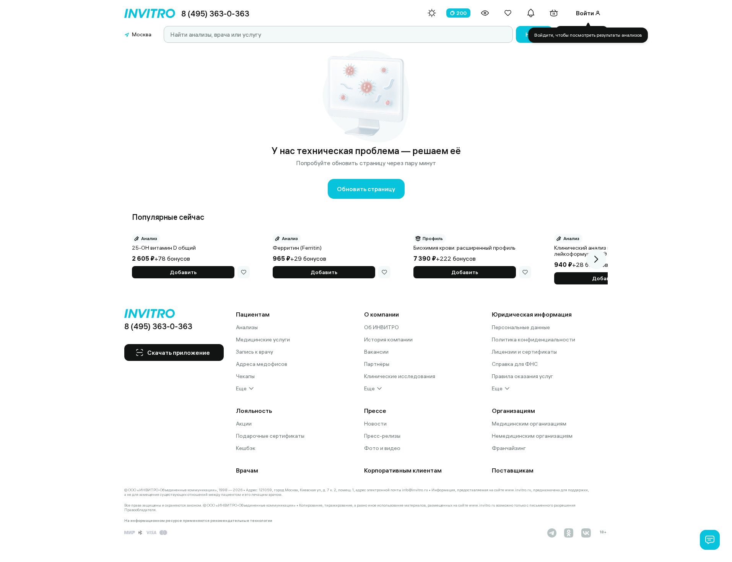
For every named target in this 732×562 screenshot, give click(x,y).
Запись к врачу (254, 351)
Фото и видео (382, 448)
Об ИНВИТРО (381, 327)
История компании (388, 339)
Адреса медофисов (261, 364)
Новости (375, 423)
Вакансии (376, 351)
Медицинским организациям (529, 423)
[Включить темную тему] (431, 13)
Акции (244, 423)
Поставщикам (513, 470)
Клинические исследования (399, 376)
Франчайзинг (509, 448)
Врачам (247, 470)
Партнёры (376, 364)
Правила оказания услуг (522, 376)
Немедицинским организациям (532, 435)
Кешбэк (245, 448)
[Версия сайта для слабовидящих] (485, 13)
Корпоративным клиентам (403, 470)
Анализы (247, 327)
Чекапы (245, 376)
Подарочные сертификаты (270, 435)
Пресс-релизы (382, 435)
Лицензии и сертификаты (524, 351)
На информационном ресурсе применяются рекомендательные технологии (198, 520)
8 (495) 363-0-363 (215, 13)
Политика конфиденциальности (533, 339)
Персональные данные (521, 327)
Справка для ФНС (515, 364)
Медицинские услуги (263, 339)
